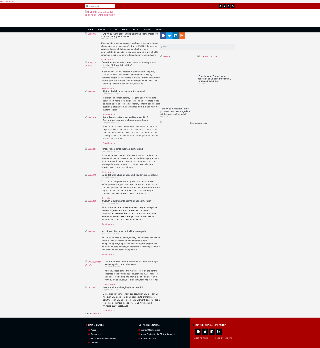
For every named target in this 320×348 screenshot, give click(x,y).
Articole (113, 29)
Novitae (101, 29)
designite (228, 338)
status (125, 29)
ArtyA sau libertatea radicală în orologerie (124, 231)
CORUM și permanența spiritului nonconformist (126, 201)
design (218, 338)
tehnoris (147, 29)
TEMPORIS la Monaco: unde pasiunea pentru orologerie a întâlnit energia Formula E (175, 111)
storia (135, 29)
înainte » (97, 313)
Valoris (159, 29)
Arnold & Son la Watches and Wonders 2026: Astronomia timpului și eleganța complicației (126, 118)
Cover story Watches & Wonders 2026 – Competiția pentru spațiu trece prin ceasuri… (131, 263)
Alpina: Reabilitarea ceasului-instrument (124, 91)
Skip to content (7, 1)
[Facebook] (198, 332)
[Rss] (219, 332)
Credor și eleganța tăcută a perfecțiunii (122, 149)
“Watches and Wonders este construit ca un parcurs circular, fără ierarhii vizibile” (129, 64)
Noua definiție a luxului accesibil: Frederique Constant (130, 175)
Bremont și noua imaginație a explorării (123, 287)
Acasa (90, 29)
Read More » (107, 59)
